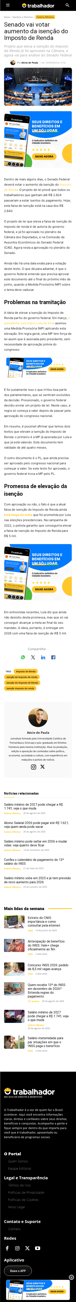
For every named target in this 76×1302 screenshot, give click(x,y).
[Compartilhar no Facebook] (53, 658)
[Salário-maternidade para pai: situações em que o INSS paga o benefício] (14, 1042)
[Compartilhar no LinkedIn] (43, 658)
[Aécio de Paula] (13, 62)
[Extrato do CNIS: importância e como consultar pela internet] (14, 921)
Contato (14, 1229)
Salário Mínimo (45, 17)
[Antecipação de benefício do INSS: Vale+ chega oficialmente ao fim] (14, 945)
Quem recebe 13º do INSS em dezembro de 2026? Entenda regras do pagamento (46, 991)
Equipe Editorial (19, 1168)
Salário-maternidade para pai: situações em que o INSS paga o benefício (45, 1042)
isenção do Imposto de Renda (22, 682)
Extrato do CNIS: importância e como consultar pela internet (44, 921)
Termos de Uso (19, 1185)
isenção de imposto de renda (21, 677)
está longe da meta (18, 515)
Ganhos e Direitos (23, 17)
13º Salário (33, 1001)
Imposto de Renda (25, 671)
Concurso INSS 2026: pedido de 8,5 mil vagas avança (48, 967)
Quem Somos (18, 1161)
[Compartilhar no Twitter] (33, 658)
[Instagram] (34, 767)
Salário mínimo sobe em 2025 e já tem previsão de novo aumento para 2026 (37, 880)
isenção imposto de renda (20, 688)
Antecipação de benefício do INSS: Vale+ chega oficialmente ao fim (46, 945)
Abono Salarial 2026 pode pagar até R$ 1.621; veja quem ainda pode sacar (36, 825)
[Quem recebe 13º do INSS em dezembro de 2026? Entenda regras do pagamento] (14, 988)
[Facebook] (7, 1249)
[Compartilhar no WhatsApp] (23, 658)
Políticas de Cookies (23, 1200)
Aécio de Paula (29, 62)
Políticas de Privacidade (26, 1192)
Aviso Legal (16, 1207)
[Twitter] (43, 767)
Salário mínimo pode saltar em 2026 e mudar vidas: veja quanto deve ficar (35, 843)
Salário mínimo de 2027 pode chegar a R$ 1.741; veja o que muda (33, 806)
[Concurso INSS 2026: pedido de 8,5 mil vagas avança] (14, 969)
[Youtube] (37, 1249)
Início (7, 17)
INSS (30, 930)
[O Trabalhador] (38, 5)
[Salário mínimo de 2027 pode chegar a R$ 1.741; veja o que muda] (14, 1016)
